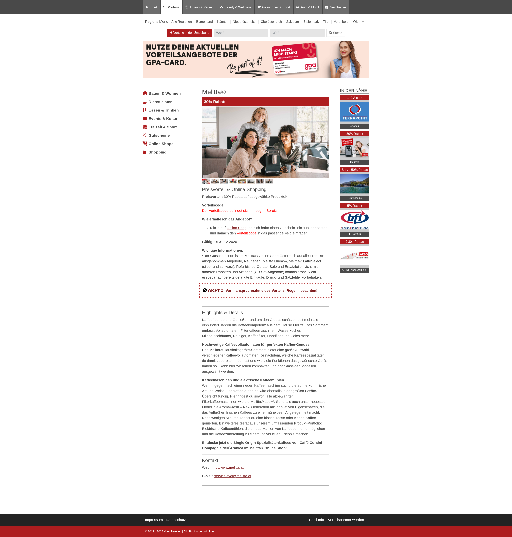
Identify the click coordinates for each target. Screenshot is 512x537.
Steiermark (311, 21)
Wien (357, 21)
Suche (337, 33)
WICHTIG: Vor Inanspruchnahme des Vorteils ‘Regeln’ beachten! (262, 291)
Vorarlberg (341, 21)
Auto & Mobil (310, 7)
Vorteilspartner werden (346, 520)
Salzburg (292, 21)
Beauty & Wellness (237, 7)
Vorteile (173, 7)
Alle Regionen (181, 21)
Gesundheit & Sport (276, 7)
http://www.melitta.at (227, 467)
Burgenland (204, 21)
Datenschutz (176, 520)
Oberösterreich (271, 21)
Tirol (326, 21)
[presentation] (206, 142)
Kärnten (222, 21)
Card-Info (316, 520)
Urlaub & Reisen (202, 7)
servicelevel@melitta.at (232, 476)
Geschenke (338, 7)
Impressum (154, 520)
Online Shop (236, 228)
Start (153, 7)
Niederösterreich (244, 21)
